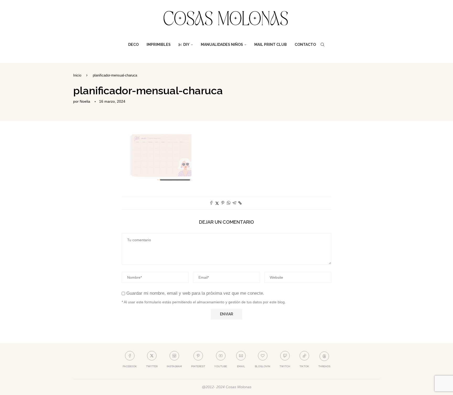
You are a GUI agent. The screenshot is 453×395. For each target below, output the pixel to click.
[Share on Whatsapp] (228, 203)
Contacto (305, 44)
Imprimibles (159, 44)
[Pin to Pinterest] (223, 203)
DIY (186, 44)
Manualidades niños (222, 44)
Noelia (85, 101)
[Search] (322, 44)
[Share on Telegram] (234, 203)
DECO (133, 44)
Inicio (77, 75)
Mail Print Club (270, 44)
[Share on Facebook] (211, 203)
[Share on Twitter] (217, 203)
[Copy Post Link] (240, 203)
